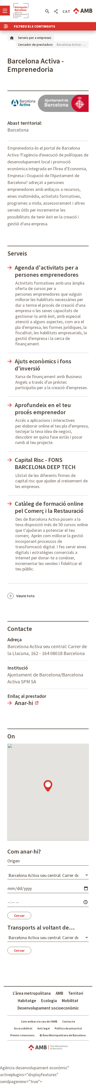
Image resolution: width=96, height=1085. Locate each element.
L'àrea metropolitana (32, 993)
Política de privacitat (68, 1028)
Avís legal (43, 1028)
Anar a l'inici (21, 10)
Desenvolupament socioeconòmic (48, 1008)
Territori (75, 993)
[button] (47, 11)
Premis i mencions (22, 1035)
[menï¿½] (5, 10)
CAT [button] (67, 11)
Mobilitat (70, 1000)
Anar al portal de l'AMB (82, 11)
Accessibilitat (23, 1028)
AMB (59, 993)
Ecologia (49, 1000)
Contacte (68, 1021)
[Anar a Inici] (12, 37)
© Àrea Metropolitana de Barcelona (63, 1035)
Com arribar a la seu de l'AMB (39, 1021)
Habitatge (27, 1000)
